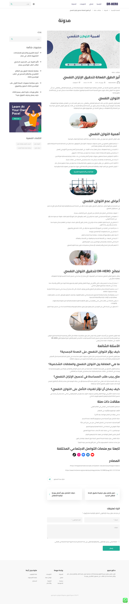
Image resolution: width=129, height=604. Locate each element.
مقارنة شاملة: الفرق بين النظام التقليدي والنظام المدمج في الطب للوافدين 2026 (26, 74)
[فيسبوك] (83, 454)
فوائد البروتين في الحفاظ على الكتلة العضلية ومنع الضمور (103, 426)
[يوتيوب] (92, 454)
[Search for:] (20, 4)
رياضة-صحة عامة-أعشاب (24, 148)
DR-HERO (54, 338)
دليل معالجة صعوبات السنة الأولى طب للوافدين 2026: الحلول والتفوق (24, 84)
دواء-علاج (37, 148)
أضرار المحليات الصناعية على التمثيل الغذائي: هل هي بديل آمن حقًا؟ (100, 422)
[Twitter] (112, 580)
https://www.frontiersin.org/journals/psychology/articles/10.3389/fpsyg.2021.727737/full (92, 470)
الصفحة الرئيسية (115, 10)
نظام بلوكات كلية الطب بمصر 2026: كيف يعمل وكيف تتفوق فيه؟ (25, 94)
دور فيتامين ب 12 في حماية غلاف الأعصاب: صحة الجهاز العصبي (101, 430)
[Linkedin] (107, 580)
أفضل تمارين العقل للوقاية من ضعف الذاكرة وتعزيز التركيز (103, 434)
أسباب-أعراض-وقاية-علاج (24, 144)
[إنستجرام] (79, 454)
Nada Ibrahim (112, 82)
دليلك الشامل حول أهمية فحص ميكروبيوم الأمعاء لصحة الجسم (101, 418)
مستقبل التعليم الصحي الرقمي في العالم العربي (105, 406)
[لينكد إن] (88, 454)
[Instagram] (110, 580)
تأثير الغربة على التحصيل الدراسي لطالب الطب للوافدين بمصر (26, 63)
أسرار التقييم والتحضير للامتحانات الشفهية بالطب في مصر (26, 54)
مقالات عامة (97, 10)
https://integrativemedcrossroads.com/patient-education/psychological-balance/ (95, 465)
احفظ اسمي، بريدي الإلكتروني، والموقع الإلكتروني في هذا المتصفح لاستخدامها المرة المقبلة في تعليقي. (85, 541)
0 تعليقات (75, 82)
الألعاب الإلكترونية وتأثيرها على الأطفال (108, 410)
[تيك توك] (74, 454)
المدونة (106, 10)
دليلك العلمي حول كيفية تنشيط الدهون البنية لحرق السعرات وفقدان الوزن (98, 438)
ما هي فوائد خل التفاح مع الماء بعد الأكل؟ (107, 414)
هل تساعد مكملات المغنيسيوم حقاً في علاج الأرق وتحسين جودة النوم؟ (99, 442)
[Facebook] (115, 580)
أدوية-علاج (37, 144)
